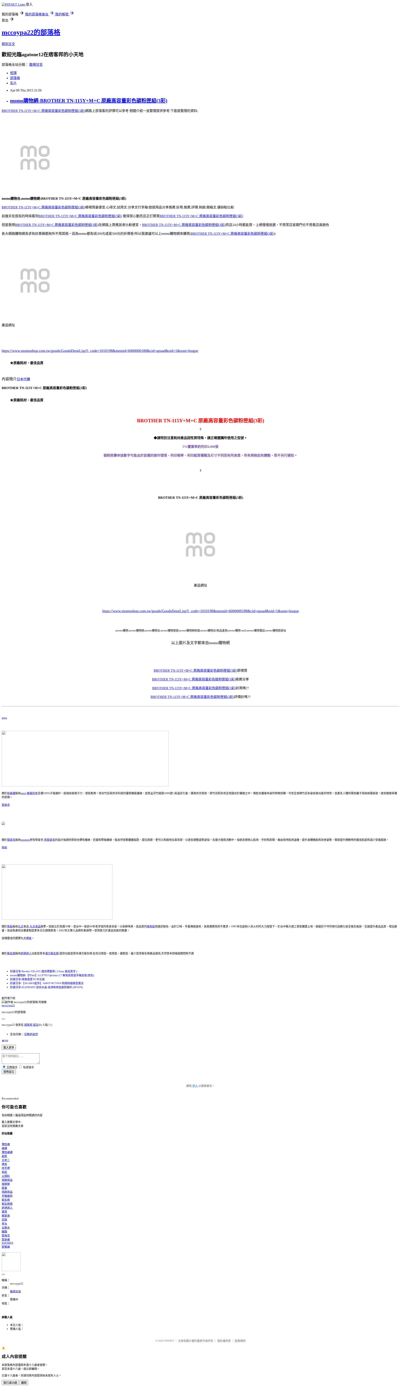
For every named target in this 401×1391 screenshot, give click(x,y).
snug (4, 717)
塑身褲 (6, 1239)
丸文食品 (35, 926)
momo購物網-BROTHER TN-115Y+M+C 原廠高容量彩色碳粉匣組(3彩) (88, 100)
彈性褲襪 (7, 1152)
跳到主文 (8, 44)
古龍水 (6, 1227)
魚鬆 (4, 847)
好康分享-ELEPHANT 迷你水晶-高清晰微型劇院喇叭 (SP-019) (46, 987)
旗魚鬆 (151, 926)
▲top (5, 1040)
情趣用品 (7, 1180)
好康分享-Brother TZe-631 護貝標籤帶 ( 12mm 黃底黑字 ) (43, 971)
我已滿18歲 (10, 1382)
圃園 (4, 1231)
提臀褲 (6, 1246)
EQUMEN (7, 1242)
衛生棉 (11, 953)
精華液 (6, 1215)
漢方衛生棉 (52, 953)
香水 (4, 1223)
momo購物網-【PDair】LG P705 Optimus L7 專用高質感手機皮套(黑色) (52, 975)
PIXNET (169, 1340)
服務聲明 (240, 1340)
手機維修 (7, 1195)
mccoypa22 (8, 1005)
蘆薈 (4, 1211)
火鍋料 (6, 1176)
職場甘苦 (36, 64)
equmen (25, 839)
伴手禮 (6, 1168)
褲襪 (4, 1148)
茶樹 (4, 1219)
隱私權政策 (224, 1340)
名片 (13, 83)
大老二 (6, 1160)
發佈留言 (8, 1071)
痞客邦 (28, 1024)
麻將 (4, 1156)
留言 (35, 1024)
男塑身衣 (49, 839)
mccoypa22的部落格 (31, 32)
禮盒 (29, 938)
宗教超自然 (31, 1034)
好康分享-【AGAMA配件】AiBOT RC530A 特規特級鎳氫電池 (47, 983)
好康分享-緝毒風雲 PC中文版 (27, 979)
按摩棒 (6, 1183)
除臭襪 (11, 793)
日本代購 (23, 379)
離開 (24, 1382)
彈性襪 (6, 1144)
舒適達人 (26, 953)
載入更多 (8, 1047)
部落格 (15, 78)
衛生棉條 (7, 1203)
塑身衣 (6, 804)
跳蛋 (4, 1187)
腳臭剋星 (32, 793)
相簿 (13, 73)
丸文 (20, 926)
